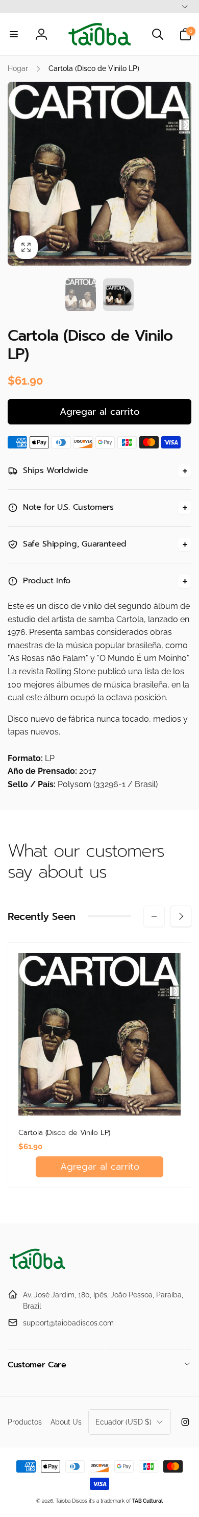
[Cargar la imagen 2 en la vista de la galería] (118, 294)
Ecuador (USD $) (123, 1422)
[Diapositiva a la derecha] (180, 173)
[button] (14, 34)
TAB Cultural (147, 1501)
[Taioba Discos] (38, 1269)
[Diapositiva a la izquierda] (18, 173)
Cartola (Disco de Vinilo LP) (64, 1132)
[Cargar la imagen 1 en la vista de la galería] (80, 294)
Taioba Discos (71, 1501)
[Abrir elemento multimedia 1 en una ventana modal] (99, 174)
